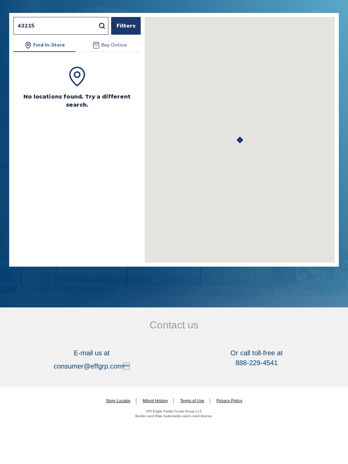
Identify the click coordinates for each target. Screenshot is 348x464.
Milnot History (155, 400)
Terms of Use (192, 400)
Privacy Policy (229, 400)
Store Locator (118, 400)
